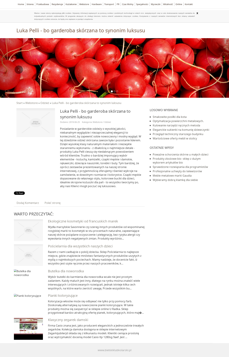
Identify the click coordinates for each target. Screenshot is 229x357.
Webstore (31, 103)
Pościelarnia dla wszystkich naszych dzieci (80, 246)
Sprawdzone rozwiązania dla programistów (180, 167)
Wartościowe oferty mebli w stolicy (175, 138)
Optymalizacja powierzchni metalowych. (178, 121)
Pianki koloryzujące (63, 295)
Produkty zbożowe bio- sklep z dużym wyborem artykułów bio (177, 160)
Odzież (44, 103)
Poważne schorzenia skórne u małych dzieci (180, 154)
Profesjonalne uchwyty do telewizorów (177, 171)
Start (19, 103)
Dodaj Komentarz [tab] (28, 203)
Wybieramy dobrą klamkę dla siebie (175, 180)
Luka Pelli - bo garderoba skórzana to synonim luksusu (86, 103)
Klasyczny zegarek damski (68, 320)
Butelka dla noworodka (66, 271)
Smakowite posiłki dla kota (170, 117)
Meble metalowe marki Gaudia (172, 175)
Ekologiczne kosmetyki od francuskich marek (83, 221)
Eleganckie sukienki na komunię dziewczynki (181, 130)
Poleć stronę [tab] (53, 203)
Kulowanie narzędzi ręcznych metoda (176, 125)
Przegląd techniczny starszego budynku (178, 134)
